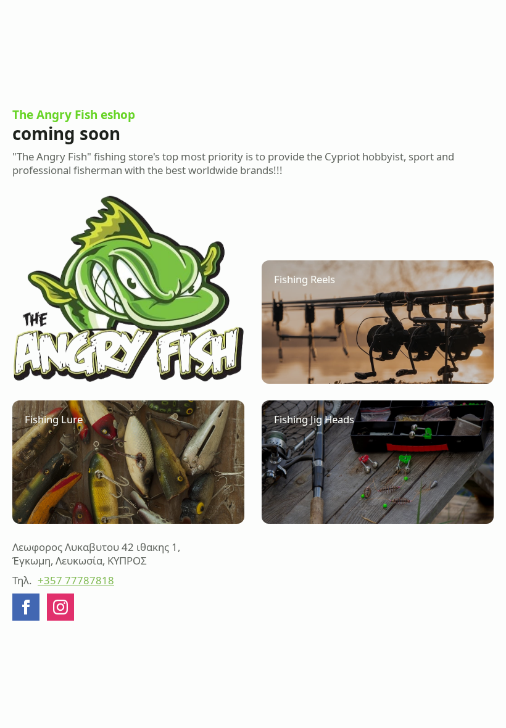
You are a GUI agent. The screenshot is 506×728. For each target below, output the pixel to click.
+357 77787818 (76, 580)
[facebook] (25, 607)
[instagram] (60, 607)
